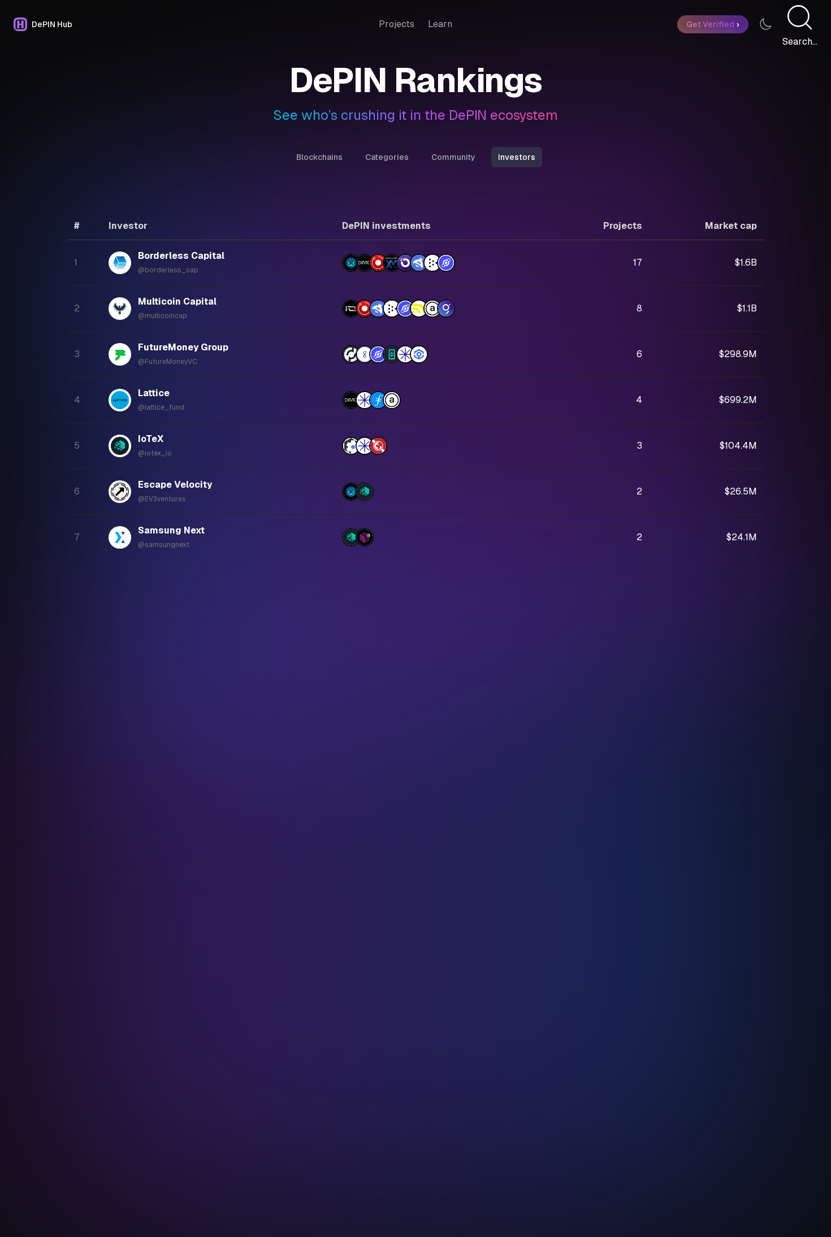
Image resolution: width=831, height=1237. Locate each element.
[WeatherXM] (392, 263)
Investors (516, 157)
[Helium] (446, 263)
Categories (387, 157)
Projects (396, 24)
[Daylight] (405, 354)
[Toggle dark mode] (765, 24)
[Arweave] (432, 309)
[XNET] (351, 263)
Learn (440, 24)
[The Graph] (446, 309)
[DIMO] (365, 263)
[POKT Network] (351, 354)
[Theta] (392, 354)
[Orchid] (405, 263)
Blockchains (319, 157)
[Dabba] (419, 309)
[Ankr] (419, 354)
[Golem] (365, 354)
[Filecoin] (378, 400)
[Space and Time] (365, 537)
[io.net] (351, 309)
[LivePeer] (432, 263)
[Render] (378, 263)
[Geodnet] (378, 446)
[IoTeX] (365, 492)
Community (453, 157)
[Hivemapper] (419, 263)
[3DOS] (351, 446)
